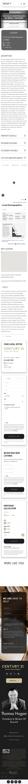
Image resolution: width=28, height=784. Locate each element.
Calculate (14, 541)
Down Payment (7, 526)
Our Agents (10, 369)
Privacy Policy (15, 430)
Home (2, 334)
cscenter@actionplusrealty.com (15, 736)
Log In (17, 739)
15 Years (13, 515)
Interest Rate (7, 532)
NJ (9, 334)
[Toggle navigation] (24, 4)
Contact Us (5, 369)
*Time (5, 399)
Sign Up (11, 739)
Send (8, 644)
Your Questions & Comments (9, 404)
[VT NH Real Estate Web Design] (14, 773)
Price (5, 520)
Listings (6, 334)
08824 (3, 336)
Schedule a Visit (19, 378)
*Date (5, 393)
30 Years (7, 515)
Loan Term (6, 512)
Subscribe (14, 489)
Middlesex (14, 334)
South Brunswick (20, 334)
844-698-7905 (8, 360)
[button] (2, 19)
